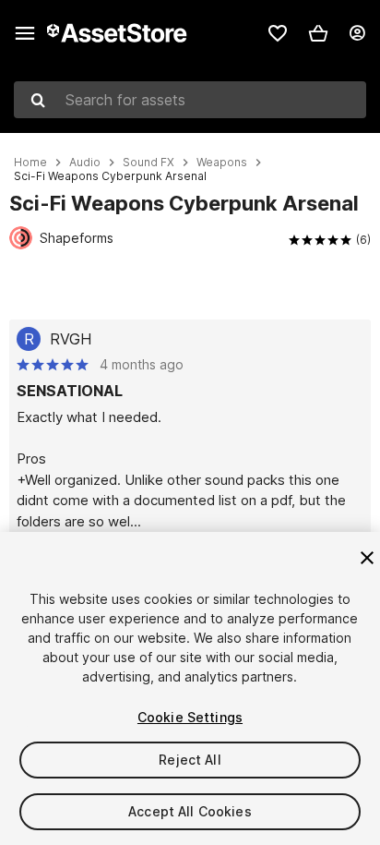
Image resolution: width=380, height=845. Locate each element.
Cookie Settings (190, 717)
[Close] (367, 557)
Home (30, 162)
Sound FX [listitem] (148, 162)
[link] (278, 33)
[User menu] (357, 33)
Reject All (189, 759)
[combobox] (190, 99)
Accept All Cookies (190, 811)
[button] (318, 33)
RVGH (70, 339)
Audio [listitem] (85, 162)
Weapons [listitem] (221, 162)
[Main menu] (24, 33)
